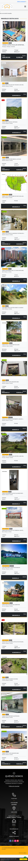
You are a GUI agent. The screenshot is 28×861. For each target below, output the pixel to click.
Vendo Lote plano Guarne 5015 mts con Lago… (13, 196)
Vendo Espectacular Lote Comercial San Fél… (13, 530)
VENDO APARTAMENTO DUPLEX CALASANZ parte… (12, 493)
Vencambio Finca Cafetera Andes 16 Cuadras (12, 307)
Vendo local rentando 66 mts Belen (10, 716)
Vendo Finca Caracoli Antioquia (9, 121)
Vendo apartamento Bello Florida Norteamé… (13, 270)
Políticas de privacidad (14, 786)
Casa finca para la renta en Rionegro (11, 567)
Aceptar (23, 859)
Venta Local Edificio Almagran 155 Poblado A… (13, 233)
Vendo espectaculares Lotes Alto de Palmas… (13, 641)
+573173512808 (14, 802)
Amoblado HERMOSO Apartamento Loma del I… (13, 419)
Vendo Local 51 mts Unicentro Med (10, 753)
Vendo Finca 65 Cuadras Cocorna (10, 678)
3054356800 (14, 804)
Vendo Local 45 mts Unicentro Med (10, 381)
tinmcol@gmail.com (14, 828)
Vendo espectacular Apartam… (13, 45)
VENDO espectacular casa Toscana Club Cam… (13, 84)
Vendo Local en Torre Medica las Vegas (11, 159)
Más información (6, 859)
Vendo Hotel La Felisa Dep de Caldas (10, 344)
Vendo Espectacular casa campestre (11, 604)
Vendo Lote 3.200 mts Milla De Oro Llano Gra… (13, 456)
